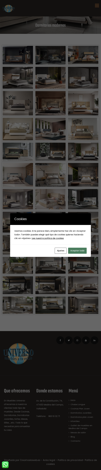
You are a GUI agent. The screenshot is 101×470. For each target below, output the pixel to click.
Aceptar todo (77, 250)
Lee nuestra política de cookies (48, 238)
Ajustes (60, 250)
